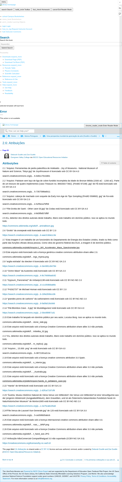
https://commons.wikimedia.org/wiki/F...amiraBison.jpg (28, 226)
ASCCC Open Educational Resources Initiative (50, 157)
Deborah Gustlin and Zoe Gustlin (23, 155)
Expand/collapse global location (118, 135)
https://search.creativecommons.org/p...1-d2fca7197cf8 (29, 390)
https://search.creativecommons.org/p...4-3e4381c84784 (29, 266)
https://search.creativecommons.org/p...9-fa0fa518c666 (29, 303)
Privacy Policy (86, 476)
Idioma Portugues (31, 136)
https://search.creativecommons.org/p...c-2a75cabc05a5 (29, 406)
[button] (8, 90)
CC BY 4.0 (45, 449)
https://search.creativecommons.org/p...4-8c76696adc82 (29, 275)
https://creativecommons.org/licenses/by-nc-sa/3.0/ (27, 443)
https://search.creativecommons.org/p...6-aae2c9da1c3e (29, 235)
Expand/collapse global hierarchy (5, 136)
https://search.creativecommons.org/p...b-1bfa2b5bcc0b (29, 294)
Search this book (6, 40)
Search (6, 131)
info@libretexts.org (44, 479)
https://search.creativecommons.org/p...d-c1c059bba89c (29, 285)
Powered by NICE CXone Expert (36, 471)
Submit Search (7, 48)
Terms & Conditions (99, 476)
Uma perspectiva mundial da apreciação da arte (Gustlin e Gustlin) (71, 136)
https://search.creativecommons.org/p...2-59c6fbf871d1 (29, 313)
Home (13, 136)
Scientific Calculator (12, 73)
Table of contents (109, 163)
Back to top (7, 460)
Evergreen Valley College (20, 157)
